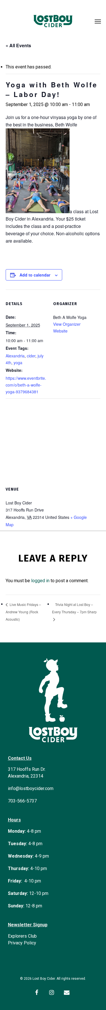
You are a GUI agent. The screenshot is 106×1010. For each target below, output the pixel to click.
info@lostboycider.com (30, 788)
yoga (18, 362)
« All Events (18, 45)
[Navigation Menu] (98, 21)
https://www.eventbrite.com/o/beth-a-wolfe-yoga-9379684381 (26, 384)
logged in (40, 580)
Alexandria (15, 356)
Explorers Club (22, 936)
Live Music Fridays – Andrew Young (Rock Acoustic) (23, 611)
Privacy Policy (22, 943)
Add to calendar (35, 275)
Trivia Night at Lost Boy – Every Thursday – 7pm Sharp (74, 608)
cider (31, 356)
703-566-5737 (22, 801)
